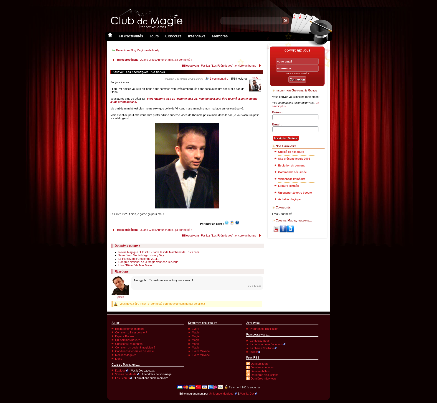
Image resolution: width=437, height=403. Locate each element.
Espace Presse (124, 336)
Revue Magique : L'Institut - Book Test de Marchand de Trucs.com (158, 252)
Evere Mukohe (201, 351)
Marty (255, 77)
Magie (196, 332)
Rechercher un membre (130, 328)
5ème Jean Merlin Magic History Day (141, 255)
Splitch (120, 297)
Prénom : (278, 112)
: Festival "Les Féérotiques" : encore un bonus (219, 65)
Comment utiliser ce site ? (131, 332)
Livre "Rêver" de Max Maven (135, 265)
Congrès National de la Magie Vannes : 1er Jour (148, 262)
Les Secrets (122, 378)
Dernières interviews (263, 378)
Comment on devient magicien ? (135, 347)
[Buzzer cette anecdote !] (232, 224)
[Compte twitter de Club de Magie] (290, 231)
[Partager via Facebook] (237, 224)
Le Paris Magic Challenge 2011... (138, 258)
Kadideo (120, 370)
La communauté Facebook (266, 344)
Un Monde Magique (221, 393)
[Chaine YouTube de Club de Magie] (275, 231)
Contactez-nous (259, 340)
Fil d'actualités (131, 36)
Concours (173, 36)
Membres (220, 36)
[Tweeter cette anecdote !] (226, 224)
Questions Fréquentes (128, 344)
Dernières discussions (264, 375)
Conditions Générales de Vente (134, 351)
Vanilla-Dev (247, 393)
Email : (277, 124)
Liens (118, 358)
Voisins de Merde (126, 374)
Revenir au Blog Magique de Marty (137, 50)
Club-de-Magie (146, 18)
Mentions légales (125, 355)
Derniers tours (259, 363)
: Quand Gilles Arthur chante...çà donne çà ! (154, 59)
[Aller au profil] (255, 90)
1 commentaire (219, 78)
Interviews (197, 36)
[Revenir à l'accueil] (110, 36)
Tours (154, 36)
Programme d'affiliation (264, 328)
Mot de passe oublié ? (297, 73)
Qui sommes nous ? (127, 340)
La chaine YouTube (262, 348)
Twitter (254, 352)
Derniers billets (260, 371)
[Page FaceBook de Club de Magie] (283, 231)
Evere (195, 328)
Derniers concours (262, 367)
